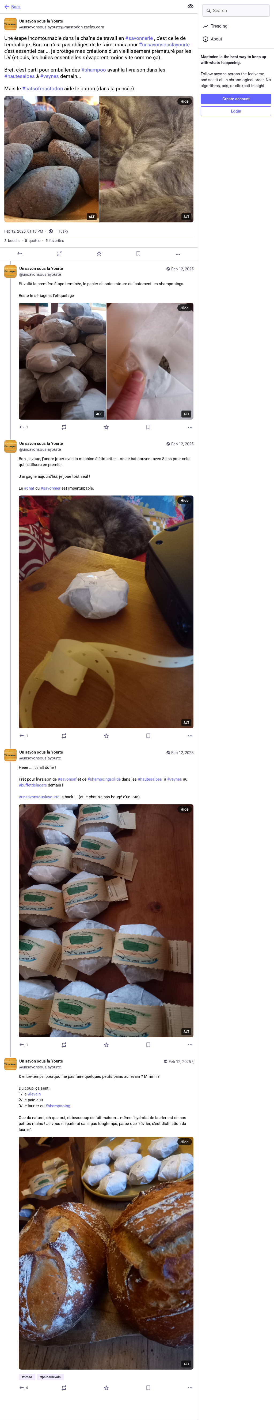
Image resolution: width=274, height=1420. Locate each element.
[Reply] (20, 253)
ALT (91, 217)
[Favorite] (99, 253)
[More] (178, 254)
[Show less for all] (190, 6)
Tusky (63, 231)
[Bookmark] (138, 253)
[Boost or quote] (59, 253)
